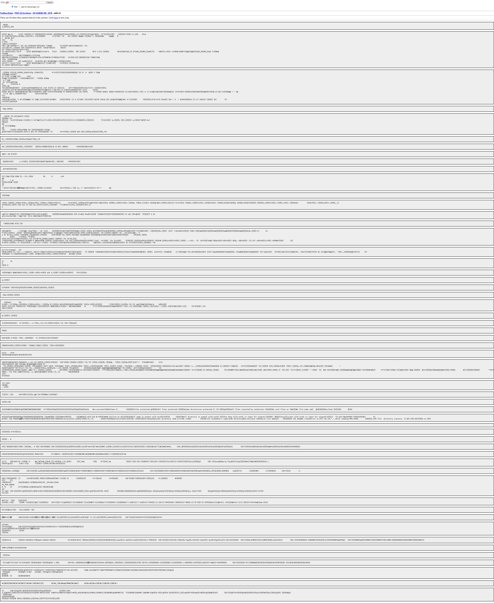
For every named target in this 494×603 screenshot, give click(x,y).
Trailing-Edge (6, 13)
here (56, 18)
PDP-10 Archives (23, 13)
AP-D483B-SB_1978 (42, 13)
